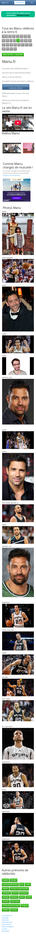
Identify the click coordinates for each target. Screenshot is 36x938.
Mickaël (13, 880)
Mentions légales (8, 927)
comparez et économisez (11, 175)
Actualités (5, 918)
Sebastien (6, 893)
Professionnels (7, 922)
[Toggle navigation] (31, 3)
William (5, 889)
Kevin (22, 897)
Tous (5, 36)
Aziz (21, 884)
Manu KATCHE (8, 55)
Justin (29, 897)
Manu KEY (19, 55)
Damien (14, 910)
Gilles (28, 884)
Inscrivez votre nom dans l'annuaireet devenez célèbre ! (15, 87)
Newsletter (5, 931)
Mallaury (14, 897)
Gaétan (5, 880)
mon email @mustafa (10, 884)
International (6, 924)
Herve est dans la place (11, 906)
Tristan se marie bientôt (19, 889)
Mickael (5, 897)
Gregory (25, 906)
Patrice (15, 893)
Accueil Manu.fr (7, 916)
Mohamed (23, 893)
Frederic (6, 910)
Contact (4, 929)
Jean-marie (15, 901)
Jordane (5, 901)
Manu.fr (5, 2)
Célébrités (19, 3)
